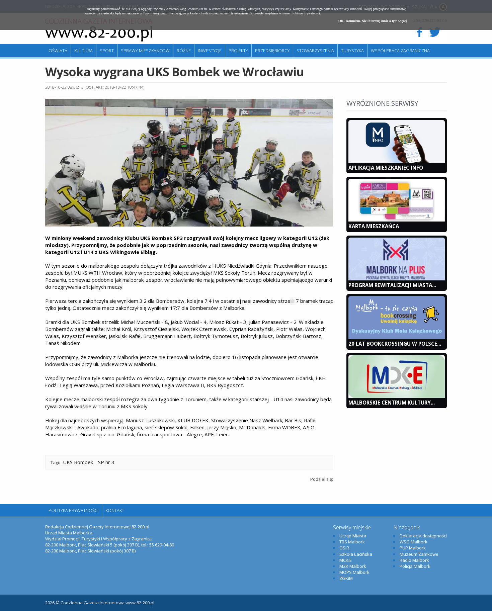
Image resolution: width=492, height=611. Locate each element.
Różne (184, 51)
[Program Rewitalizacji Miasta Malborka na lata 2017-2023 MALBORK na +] (396, 279)
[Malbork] (98, 30)
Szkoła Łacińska (355, 554)
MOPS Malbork (354, 572)
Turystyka (352, 51)
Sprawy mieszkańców (145, 51)
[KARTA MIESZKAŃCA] (396, 220)
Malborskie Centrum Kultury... (391, 402)
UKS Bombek (78, 462)
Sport (107, 51)
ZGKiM (346, 578)
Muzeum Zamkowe (419, 554)
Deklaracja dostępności (423, 536)
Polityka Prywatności (73, 510)
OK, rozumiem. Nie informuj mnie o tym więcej (372, 21)
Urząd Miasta (352, 536)
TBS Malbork (352, 542)
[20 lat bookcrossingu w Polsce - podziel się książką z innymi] (396, 337)
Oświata (58, 51)
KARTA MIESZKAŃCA (373, 226)
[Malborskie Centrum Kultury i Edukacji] (396, 396)
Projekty (238, 51)
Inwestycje (210, 51)
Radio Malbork (414, 560)
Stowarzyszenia (315, 51)
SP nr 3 (106, 462)
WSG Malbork (413, 542)
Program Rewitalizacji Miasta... (392, 285)
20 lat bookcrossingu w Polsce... (394, 343)
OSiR (344, 548)
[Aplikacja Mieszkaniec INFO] (396, 161)
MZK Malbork (352, 566)
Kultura (83, 51)
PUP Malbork (413, 548)
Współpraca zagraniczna (400, 51)
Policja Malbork (415, 566)
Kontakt (114, 510)
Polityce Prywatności (306, 13)
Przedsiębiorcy (272, 51)
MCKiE (345, 560)
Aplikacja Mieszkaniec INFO (385, 167)
